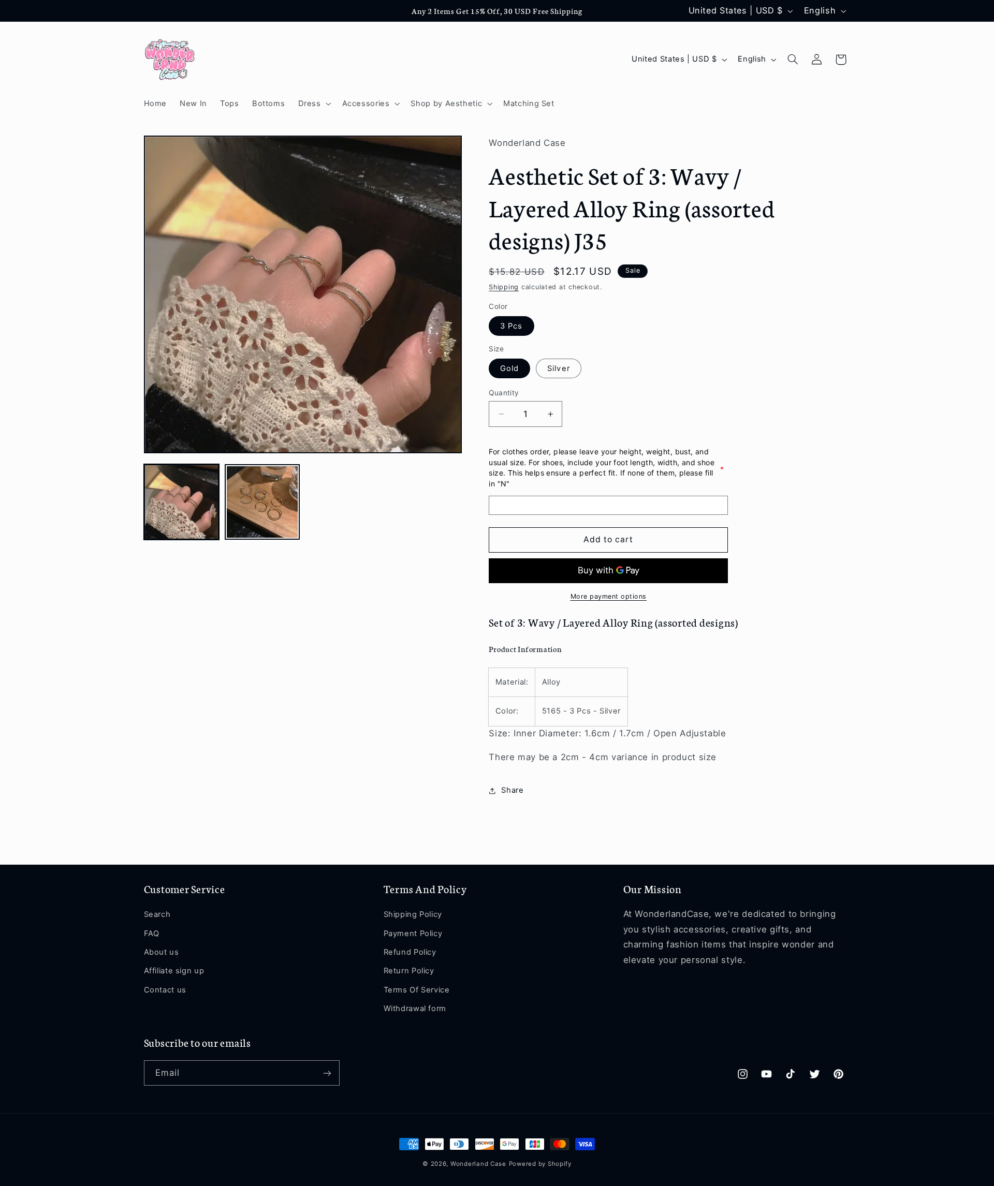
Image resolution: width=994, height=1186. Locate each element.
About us (161, 952)
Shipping (504, 287)
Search (157, 915)
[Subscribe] (327, 1073)
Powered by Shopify (540, 1163)
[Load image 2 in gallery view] (262, 502)
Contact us (165, 990)
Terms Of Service (417, 990)
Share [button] (512, 790)
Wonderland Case (478, 1163)
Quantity (504, 393)
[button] (313, 103)
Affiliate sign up (174, 971)
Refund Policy (410, 952)
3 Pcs (511, 326)
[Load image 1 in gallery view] (182, 502)
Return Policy (409, 971)
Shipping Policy (413, 915)
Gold (509, 368)
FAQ (151, 933)
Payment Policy (413, 933)
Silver (558, 368)
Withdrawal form (415, 1008)
